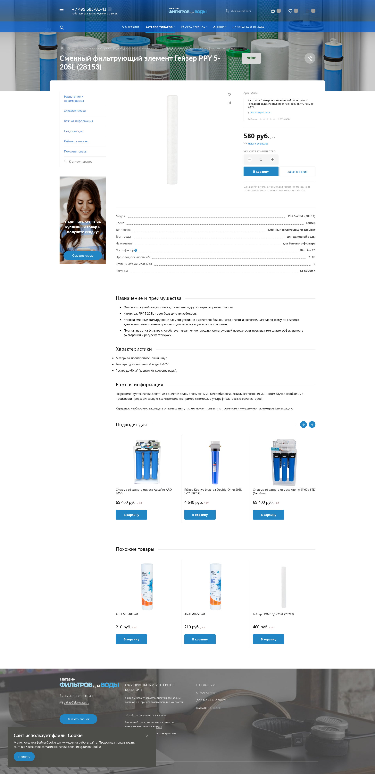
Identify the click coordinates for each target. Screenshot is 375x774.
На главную (205, 685)
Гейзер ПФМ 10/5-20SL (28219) (273, 614)
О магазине (205, 693)
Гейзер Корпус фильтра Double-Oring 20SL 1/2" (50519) (213, 491)
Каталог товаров (209, 708)
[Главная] (62, 48)
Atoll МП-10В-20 (127, 614)
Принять (24, 757)
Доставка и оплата (211, 700)
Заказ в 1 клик (297, 171)
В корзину (261, 171)
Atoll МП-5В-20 (194, 614)
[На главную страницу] (187, 10)
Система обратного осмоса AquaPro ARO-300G (144, 491)
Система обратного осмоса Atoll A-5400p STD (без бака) (284, 491)
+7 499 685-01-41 (89, 9)
